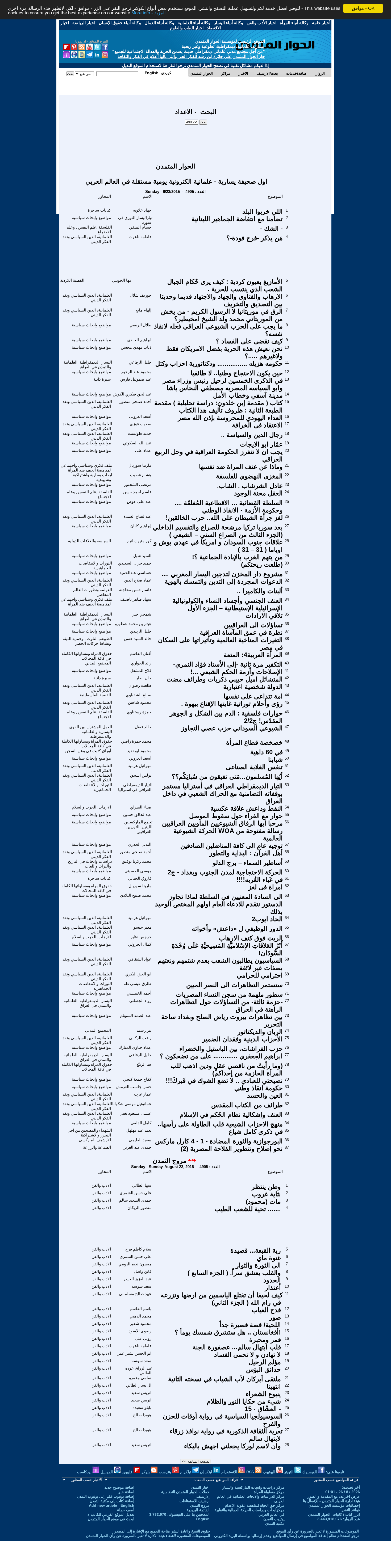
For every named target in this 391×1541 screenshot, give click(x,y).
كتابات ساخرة (99, 210)
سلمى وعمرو (140, 1377)
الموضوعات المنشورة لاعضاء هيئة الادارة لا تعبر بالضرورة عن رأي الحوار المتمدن (148, 1536)
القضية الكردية (72, 280)
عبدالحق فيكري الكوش (132, 394)
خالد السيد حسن (137, 638)
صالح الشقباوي (138, 695)
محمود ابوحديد (139, 750)
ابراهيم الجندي (139, 340)
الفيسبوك (310, 1472)
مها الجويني (121, 280)
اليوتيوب (269, 1472)
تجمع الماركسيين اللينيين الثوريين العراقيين (138, 827)
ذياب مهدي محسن (136, 347)
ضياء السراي (140, 807)
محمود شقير (140, 1323)
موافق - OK (363, 8)
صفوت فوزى (140, 424)
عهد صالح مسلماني (135, 1293)
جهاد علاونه (142, 210)
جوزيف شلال (140, 295)
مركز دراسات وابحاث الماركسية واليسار (253, 1487)
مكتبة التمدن (275, 1523)
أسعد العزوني (140, 416)
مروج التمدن (169, 1160)
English (203, 1519)
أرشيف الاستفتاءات (195, 1501)
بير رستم (143, 1030)
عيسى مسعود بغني (135, 1113)
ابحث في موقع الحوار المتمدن (111, 1519)
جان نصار (143, 678)
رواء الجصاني (140, 1000)
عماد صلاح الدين (137, 580)
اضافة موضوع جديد (119, 1487)
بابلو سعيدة (141, 1407)
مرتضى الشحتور (137, 484)
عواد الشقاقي (139, 959)
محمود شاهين (139, 702)
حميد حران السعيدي (134, 563)
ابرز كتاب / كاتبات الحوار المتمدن (334, 1514)
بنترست (165, 1472)
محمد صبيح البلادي (135, 895)
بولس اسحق (140, 775)
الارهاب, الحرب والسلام (91, 807)
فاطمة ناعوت (140, 236)
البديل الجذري (139, 844)
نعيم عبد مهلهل (138, 1130)
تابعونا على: (335, 1472)
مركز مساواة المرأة (269, 1492)
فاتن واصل (142, 1271)
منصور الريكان (139, 1207)
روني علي (143, 1338)
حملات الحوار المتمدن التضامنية (185, 1492)
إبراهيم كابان (140, 526)
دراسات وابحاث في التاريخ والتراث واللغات (90, 863)
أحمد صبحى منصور (135, 401)
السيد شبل (142, 555)
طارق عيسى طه (137, 983)
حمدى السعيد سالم (135, 1200)
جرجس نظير (141, 936)
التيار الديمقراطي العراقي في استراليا (135, 787)
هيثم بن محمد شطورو (133, 623)
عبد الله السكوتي (137, 443)
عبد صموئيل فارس (135, 379)
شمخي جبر (141, 614)
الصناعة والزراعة (97, 1147)
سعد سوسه (141, 1286)
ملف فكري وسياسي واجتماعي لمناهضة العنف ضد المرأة (86, 467)
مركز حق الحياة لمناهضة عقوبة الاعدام (255, 1505)
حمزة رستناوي (139, 712)
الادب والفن (101, 1185)
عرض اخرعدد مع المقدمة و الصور (333, 1496)
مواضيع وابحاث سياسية (91, 217)
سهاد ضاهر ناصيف (135, 599)
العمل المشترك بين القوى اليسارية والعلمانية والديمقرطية (90, 732)
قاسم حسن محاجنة (135, 589)
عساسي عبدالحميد (135, 572)
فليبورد (128, 1472)
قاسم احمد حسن (137, 492)
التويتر (289, 1472)
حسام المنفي (140, 227)
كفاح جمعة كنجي (137, 1079)
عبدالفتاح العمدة (137, 516)
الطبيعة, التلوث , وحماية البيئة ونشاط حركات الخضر (87, 641)
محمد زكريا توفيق (136, 861)
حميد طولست (139, 433)
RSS (250, 1472)
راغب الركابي (140, 1037)
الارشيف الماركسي (95, 1140)
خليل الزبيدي (140, 631)
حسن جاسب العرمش (133, 1086)
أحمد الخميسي (139, 993)
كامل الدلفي (141, 1123)
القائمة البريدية (198, 1510)
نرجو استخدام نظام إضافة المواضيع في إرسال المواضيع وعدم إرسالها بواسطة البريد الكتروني (286, 1536)
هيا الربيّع (143, 1064)
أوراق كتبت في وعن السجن (88, 750)
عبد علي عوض (139, 501)
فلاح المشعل (140, 670)
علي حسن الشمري (135, 1192)
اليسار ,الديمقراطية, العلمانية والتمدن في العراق (88, 364)
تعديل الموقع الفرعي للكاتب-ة (111, 1514)
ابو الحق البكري (138, 974)
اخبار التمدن (200, 1487)
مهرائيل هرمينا (139, 765)
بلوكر (146, 1472)
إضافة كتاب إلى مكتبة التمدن (112, 1501)
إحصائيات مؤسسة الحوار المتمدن (334, 1505)
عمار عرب (142, 1094)
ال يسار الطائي (138, 1385)
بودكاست (85, 1472)
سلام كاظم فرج (138, 1249)
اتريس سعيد (141, 1392)
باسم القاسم (140, 1308)
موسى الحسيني (137, 871)
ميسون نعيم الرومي (134, 1264)
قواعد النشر (351, 1510)
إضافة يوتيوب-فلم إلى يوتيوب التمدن (105, 1496)
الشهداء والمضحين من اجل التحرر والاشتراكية (90, 1132)
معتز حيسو (142, 927)
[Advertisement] (196, 141)
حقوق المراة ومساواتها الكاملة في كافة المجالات (86, 655)
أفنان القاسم (140, 653)
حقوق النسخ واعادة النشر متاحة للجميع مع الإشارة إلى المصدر (162, 1531)
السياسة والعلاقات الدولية (89, 540)
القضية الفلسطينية (95, 695)
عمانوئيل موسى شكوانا (131, 1103)
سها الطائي (141, 1185)
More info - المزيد (148, 13)
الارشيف (203, 1496)
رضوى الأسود (140, 1331)
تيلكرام (186, 1472)
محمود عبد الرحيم (136, 371)
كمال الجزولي (139, 944)
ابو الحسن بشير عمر (134, 1353)
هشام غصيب (140, 475)
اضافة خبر (126, 1492)
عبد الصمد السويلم (135, 1015)
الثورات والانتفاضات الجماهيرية (95, 565)
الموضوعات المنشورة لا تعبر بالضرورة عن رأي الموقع (317, 1531)
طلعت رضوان (139, 685)
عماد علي (143, 450)
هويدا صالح (142, 1415)
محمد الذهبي (140, 1316)
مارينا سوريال (139, 465)
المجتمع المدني (98, 663)
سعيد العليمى (140, 1140)
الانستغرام (229, 1472)
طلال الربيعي (140, 325)
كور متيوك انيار (139, 540)
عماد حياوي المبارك (135, 1047)
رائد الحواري (141, 663)
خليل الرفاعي (140, 362)
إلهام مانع (143, 310)
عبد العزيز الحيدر (137, 1279)
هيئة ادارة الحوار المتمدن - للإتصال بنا (331, 1501)
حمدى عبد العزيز (137, 1147)
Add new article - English (111, 1505)
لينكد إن (206, 1472)
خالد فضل (143, 727)
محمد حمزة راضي (136, 741)
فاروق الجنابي (139, 878)
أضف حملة (125, 1510)
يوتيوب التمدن (274, 1519)
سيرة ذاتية (102, 379)
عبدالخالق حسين (137, 814)
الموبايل (107, 1472)
